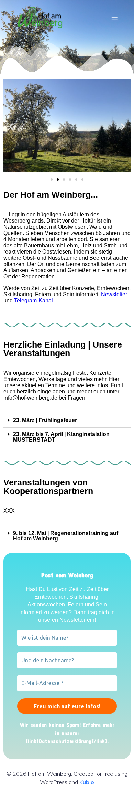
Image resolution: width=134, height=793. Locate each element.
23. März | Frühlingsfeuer (45, 420)
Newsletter (114, 294)
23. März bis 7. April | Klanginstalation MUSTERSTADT (61, 437)
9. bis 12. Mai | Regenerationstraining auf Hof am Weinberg (65, 536)
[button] (52, 179)
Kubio (86, 782)
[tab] (67, 420)
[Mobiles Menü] (114, 19)
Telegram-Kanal (33, 300)
